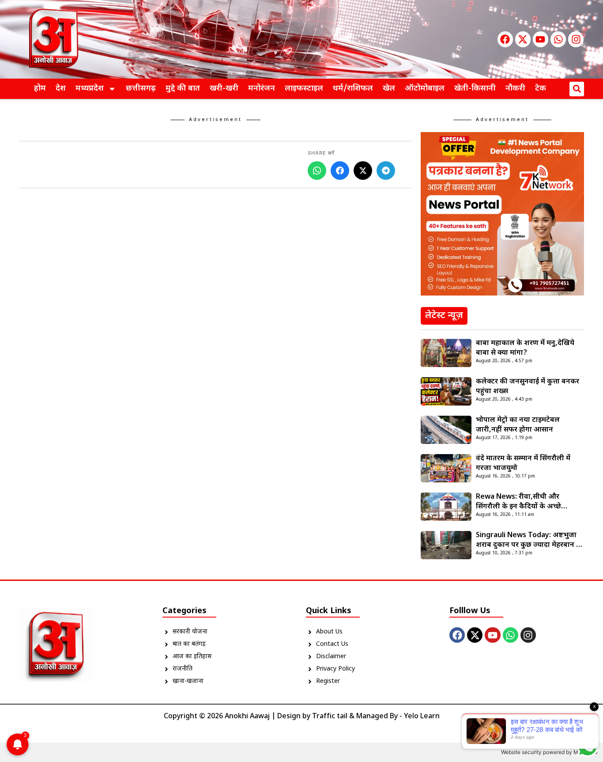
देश (61, 88)
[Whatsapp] (558, 39)
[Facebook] (505, 39)
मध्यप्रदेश (89, 88)
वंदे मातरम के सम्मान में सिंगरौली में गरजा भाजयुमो (523, 463)
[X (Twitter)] (363, 170)
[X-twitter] (523, 39)
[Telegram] (386, 170)
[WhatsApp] (317, 170)
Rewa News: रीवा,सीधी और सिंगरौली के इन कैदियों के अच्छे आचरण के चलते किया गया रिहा (520, 502)
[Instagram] (576, 39)
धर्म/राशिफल (353, 88)
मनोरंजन (261, 88)
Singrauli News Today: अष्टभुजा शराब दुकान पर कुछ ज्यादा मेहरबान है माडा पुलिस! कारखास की (528, 540)
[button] (576, 89)
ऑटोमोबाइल (425, 88)
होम (40, 88)
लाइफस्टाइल (304, 88)
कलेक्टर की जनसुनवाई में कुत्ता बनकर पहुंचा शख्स (527, 386)
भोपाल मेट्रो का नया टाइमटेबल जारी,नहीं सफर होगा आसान (518, 425)
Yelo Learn (422, 716)
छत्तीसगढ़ (141, 88)
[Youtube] (540, 39)
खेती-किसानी (475, 88)
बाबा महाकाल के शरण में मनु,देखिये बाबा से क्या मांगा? (525, 348)
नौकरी (515, 88)
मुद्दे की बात (183, 88)
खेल (389, 88)
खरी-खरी (224, 88)
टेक (540, 88)
